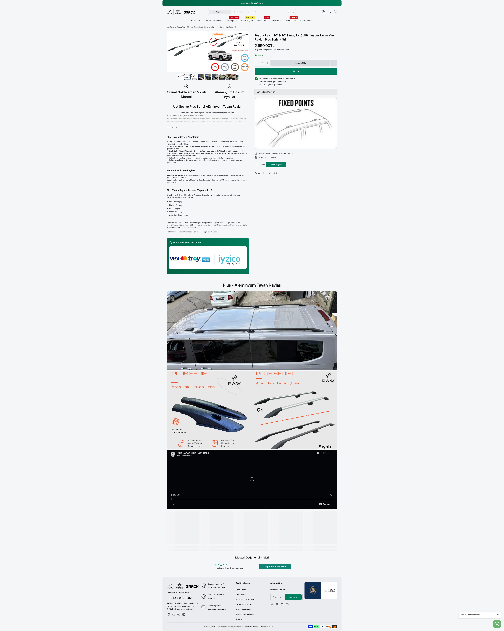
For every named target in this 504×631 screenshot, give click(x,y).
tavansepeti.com (224, 627)
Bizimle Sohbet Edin (217, 609)
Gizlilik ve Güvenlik (243, 604)
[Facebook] (168, 614)
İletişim (239, 619)
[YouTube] (183, 614)
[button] (220, 12)
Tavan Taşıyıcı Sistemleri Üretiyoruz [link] (253, 3)
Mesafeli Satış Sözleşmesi (246, 599)
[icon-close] (497, 614)
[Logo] (181, 12)
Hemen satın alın (296, 71)
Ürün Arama (241, 590)
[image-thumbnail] (181, 77)
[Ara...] (293, 12)
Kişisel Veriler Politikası (245, 614)
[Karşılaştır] (333, 63)
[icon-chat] (497, 624)
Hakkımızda (240, 595)
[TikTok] (178, 614)
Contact (211, 598)
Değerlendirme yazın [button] (275, 566)
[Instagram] (173, 614)
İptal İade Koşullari (243, 609)
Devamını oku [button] (172, 127)
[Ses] (288, 12)
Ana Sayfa (170, 27)
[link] (306, 20)
